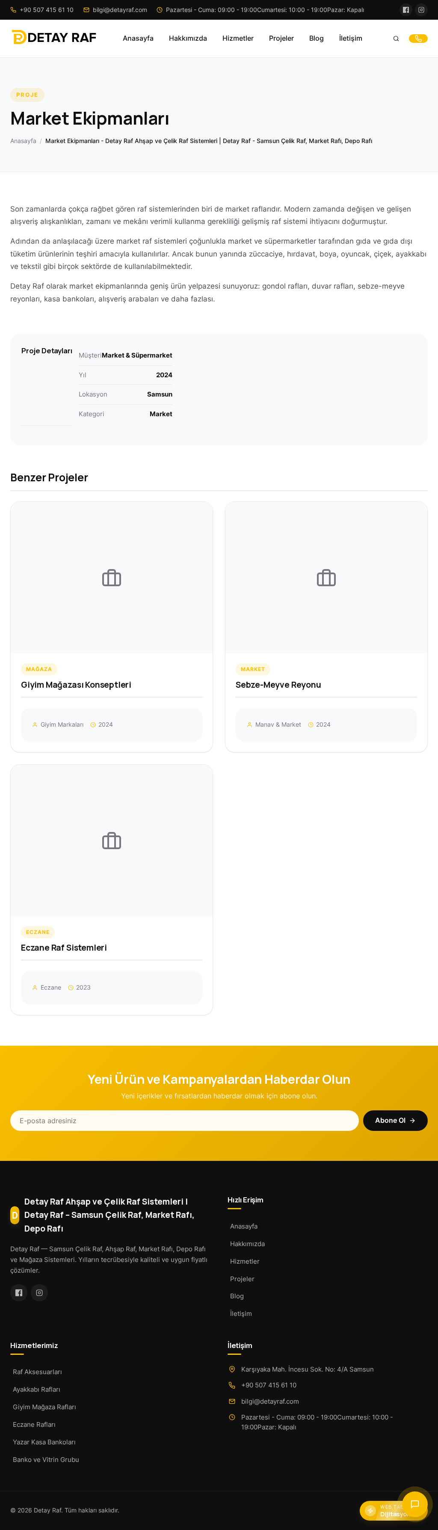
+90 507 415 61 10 (268, 1385)
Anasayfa (138, 38)
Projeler (281, 38)
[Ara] (396, 38)
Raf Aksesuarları (37, 1372)
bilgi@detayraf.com (270, 1401)
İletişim (350, 38)
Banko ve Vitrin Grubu (46, 1459)
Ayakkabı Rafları (36, 1389)
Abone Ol (390, 1120)
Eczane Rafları (34, 1424)
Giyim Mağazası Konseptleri (76, 684)
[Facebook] (406, 9)
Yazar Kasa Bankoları (44, 1442)
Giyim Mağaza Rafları (44, 1407)
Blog (316, 38)
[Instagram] (421, 9)
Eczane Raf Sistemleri (64, 947)
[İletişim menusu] (415, 1504)
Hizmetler (238, 38)
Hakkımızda (188, 38)
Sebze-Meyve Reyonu (278, 684)
